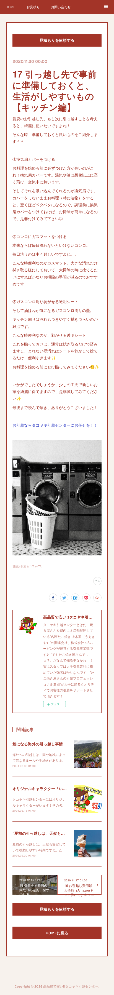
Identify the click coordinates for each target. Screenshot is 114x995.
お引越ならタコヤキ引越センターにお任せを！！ (55, 425)
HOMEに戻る (57, 933)
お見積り (33, 6)
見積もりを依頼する (57, 40)
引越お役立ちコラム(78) (27, 566)
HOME (10, 6)
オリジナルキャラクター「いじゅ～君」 (47, 788)
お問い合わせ (61, 6)
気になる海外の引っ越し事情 (37, 744)
